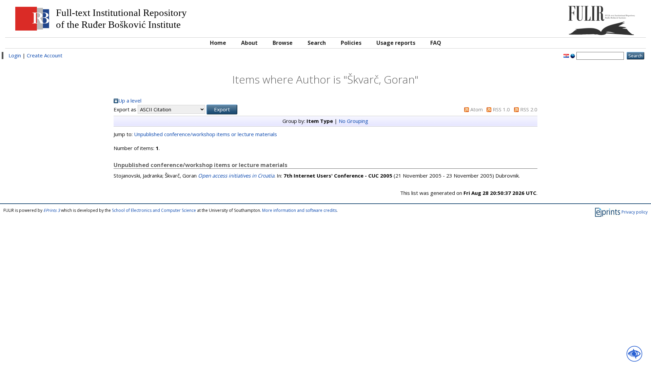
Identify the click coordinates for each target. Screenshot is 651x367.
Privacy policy (635, 212)
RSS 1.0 (501, 109)
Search (317, 43)
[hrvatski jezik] (566, 55)
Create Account (44, 55)
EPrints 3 (51, 210)
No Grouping (353, 120)
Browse (283, 43)
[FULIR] (562, 18)
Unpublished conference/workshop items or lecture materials (205, 134)
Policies (351, 43)
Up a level (129, 100)
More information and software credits (299, 210)
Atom (476, 109)
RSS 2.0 (528, 109)
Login (14, 55)
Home (218, 43)
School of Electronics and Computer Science (154, 210)
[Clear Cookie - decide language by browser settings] (572, 55)
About (249, 43)
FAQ (435, 43)
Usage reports (395, 43)
